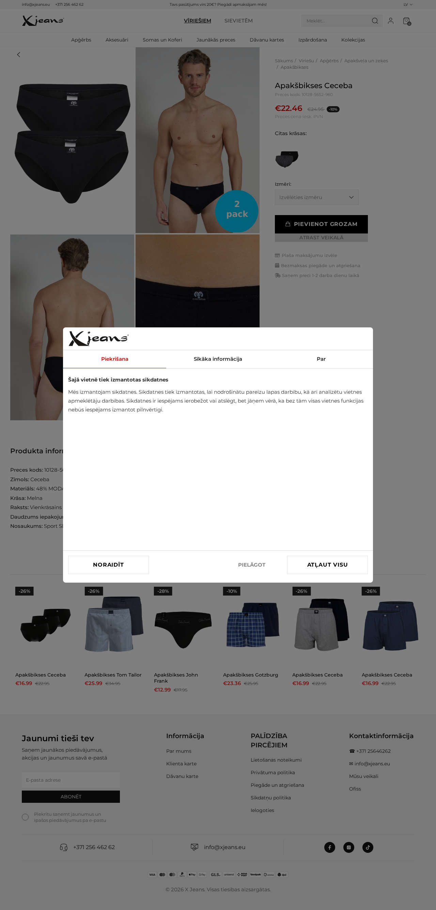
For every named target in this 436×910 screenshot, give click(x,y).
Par (321, 359)
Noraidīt (108, 565)
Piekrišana (114, 359)
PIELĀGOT (251, 565)
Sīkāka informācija (218, 359)
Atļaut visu (327, 565)
